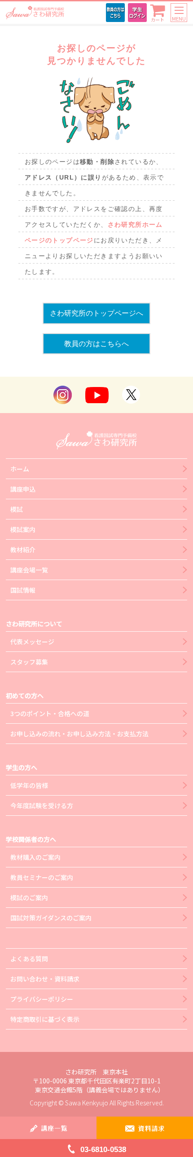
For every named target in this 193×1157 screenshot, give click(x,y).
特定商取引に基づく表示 (44, 1019)
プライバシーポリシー (41, 998)
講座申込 (22, 488)
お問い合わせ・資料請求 (44, 978)
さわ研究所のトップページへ (96, 313)
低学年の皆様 (29, 785)
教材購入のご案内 (35, 857)
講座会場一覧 (29, 569)
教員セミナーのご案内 (41, 877)
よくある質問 (29, 958)
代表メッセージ (32, 641)
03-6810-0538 (103, 1149)
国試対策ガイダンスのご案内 (51, 917)
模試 (16, 509)
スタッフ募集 (29, 661)
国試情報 (22, 589)
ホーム (19, 468)
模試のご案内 (29, 897)
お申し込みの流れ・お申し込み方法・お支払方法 (79, 733)
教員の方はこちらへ (96, 344)
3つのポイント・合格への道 (49, 713)
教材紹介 (22, 549)
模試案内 (22, 529)
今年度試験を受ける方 (41, 805)
